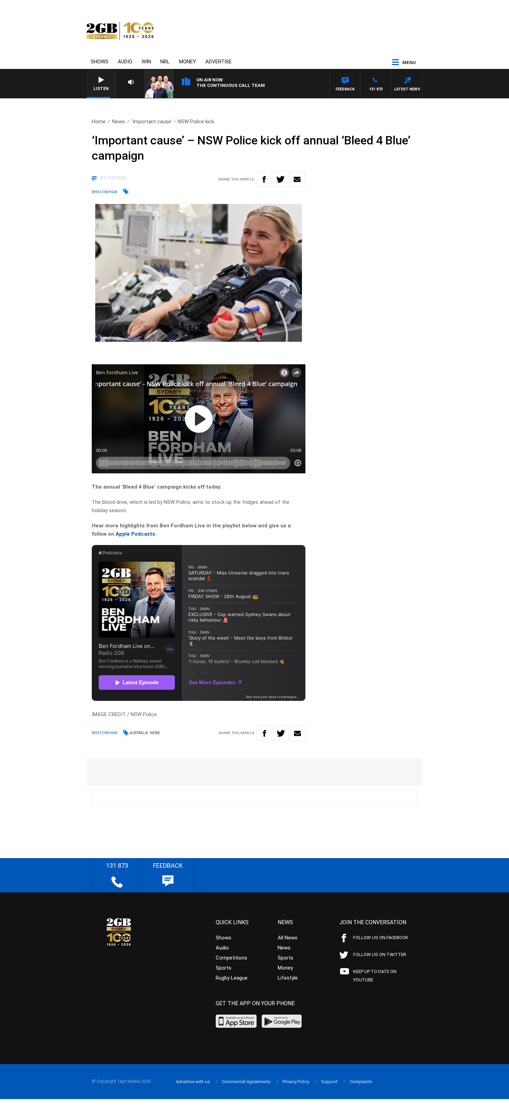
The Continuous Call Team (230, 85)
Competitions (231, 958)
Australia (139, 733)
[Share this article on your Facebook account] (264, 179)
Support (329, 1081)
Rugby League (232, 978)
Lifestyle (288, 978)
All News (287, 938)
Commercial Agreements (246, 1081)
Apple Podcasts (135, 534)
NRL (165, 62)
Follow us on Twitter (379, 954)
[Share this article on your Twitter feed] (280, 179)
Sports (223, 968)
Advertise (218, 62)
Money (187, 62)
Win (146, 62)
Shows (99, 62)
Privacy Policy (296, 1081)
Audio (125, 62)
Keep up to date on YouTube (374, 975)
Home (99, 121)
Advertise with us (193, 1081)
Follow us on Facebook (380, 937)
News (118, 121)
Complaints (360, 1081)
